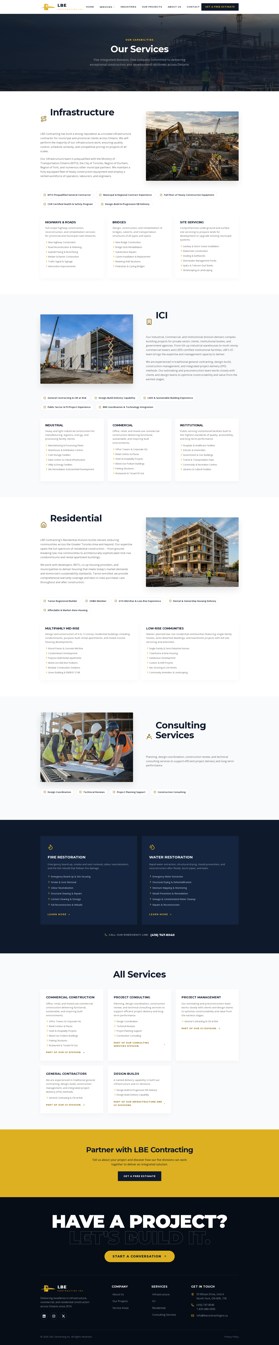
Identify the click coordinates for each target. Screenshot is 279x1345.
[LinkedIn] (44, 1316)
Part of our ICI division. (63, 1052)
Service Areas (121, 1308)
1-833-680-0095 (205, 1309)
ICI (153, 1301)
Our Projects (152, 6)
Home (90, 6)
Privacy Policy (231, 1336)
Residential (158, 1308)
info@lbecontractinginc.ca (212, 1315)
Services (106, 7)
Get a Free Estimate (220, 6)
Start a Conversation (137, 1256)
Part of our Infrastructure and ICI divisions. (138, 1103)
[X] (63, 1316)
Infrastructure (161, 1294)
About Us (174, 6)
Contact (193, 6)
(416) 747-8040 (162, 935)
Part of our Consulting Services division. (131, 1044)
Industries (128, 6)
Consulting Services (164, 1314)
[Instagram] (53, 1316)
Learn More (57, 914)
